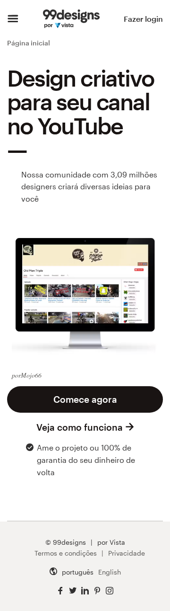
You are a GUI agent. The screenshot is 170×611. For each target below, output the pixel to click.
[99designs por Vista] (71, 18)
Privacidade (126, 553)
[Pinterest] (97, 590)
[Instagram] (109, 590)
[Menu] (13, 18)
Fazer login (143, 18)
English (109, 572)
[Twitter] (72, 590)
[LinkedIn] (85, 590)
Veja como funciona (79, 427)
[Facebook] (60, 590)
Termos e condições (65, 553)
